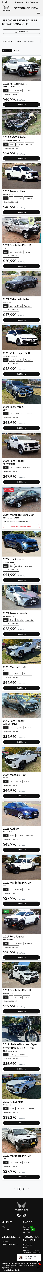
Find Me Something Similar (21, 526)
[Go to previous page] (14, 1189)
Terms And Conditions (31, 1253)
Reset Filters (7, 51)
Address (20, 2)
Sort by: (19, 41)
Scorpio (26, 1227)
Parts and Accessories (10, 1244)
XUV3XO (26, 1229)
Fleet (25, 1247)
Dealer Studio (15, 1270)
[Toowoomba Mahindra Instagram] (6, 2)
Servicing (5, 1241)
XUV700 (26, 1232)
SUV (3, 1227)
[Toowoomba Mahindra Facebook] (3, 2)
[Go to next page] (29, 1189)
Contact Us (27, 1245)
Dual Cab (5, 1229)
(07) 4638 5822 (34, 2)
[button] (38, 13)
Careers (26, 1250)
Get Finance (21, 104)
